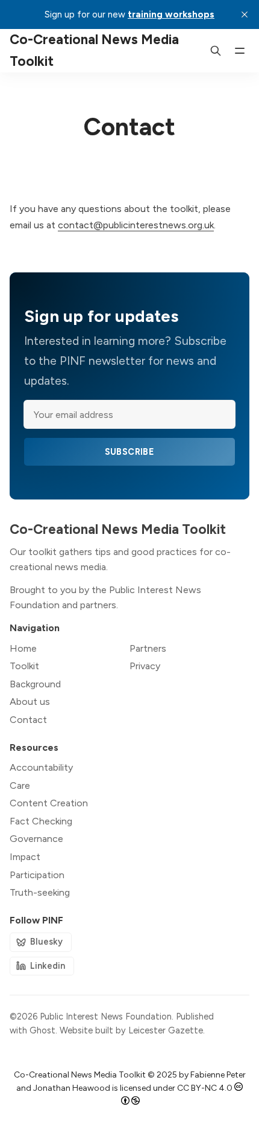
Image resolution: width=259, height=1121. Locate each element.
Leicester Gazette (165, 1030)
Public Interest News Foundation (106, 1016)
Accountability (41, 767)
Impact (25, 856)
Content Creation (49, 803)
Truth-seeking (40, 892)
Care (20, 785)
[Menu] (239, 50)
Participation (37, 875)
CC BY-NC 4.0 (204, 1088)
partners (98, 605)
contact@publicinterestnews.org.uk (136, 225)
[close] (244, 14)
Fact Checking (41, 821)
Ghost (42, 1030)
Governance (36, 838)
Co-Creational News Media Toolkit (80, 1075)
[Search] (215, 50)
